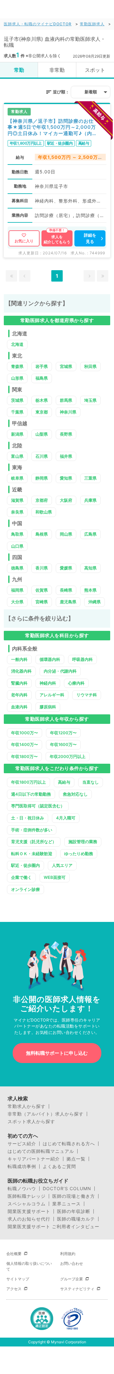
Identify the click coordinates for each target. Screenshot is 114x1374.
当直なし (90, 782)
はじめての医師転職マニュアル (41, 1151)
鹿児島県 (68, 601)
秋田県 (90, 366)
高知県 (90, 567)
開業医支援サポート (29, 1211)
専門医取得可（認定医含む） (38, 805)
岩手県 (41, 366)
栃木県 (41, 400)
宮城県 (66, 366)
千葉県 (17, 411)
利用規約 (67, 1253)
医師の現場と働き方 (73, 1196)
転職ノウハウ (22, 1188)
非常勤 (57, 70)
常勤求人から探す (27, 1106)
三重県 (90, 478)
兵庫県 (90, 500)
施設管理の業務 (82, 841)
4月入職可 (65, 817)
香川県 (41, 567)
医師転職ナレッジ (27, 1196)
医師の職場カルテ (76, 1219)
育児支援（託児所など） (33, 841)
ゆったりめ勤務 (78, 853)
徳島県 (17, 567)
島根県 (41, 534)
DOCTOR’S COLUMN (67, 1188)
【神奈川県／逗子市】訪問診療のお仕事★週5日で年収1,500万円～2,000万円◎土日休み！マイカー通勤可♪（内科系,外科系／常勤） (52, 127)
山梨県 (41, 434)
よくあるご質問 (59, 1166)
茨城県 (17, 400)
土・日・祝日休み (27, 817)
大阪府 (66, 500)
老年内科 (19, 694)
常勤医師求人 (92, 24)
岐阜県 (17, 478)
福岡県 (17, 590)
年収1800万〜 (24, 756)
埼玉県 (90, 400)
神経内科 (48, 683)
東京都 (41, 411)
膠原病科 (48, 706)
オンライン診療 (25, 889)
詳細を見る (90, 238)
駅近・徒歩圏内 (25, 865)
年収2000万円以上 (68, 756)
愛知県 (66, 478)
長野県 (66, 434)
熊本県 (90, 590)
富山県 (17, 456)
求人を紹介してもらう (57, 239)
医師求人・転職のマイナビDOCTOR (38, 24)
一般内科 (19, 659)
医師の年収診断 (73, 1211)
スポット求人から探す (31, 1121)
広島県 (90, 534)
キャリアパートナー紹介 (34, 1159)
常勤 (19, 70)
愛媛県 (66, 567)
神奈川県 (68, 411)
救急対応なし (75, 794)
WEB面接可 (55, 877)
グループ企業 (71, 1279)
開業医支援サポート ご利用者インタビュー (53, 1226)
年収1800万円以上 (28, 782)
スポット (95, 70)
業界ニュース (66, 1204)
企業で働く (21, 877)
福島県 (41, 378)
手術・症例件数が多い (31, 829)
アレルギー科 (52, 694)
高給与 (64, 782)
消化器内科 (21, 671)
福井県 (66, 456)
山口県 (17, 546)
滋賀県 (17, 500)
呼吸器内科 (82, 659)
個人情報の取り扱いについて (29, 1266)
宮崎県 (41, 601)
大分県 (17, 601)
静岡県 (41, 478)
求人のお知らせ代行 (29, 1219)
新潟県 (17, 434)
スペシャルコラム (27, 1204)
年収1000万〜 (24, 732)
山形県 (17, 378)
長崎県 (66, 590)
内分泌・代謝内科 (60, 671)
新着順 (91, 91)
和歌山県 (43, 511)
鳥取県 (17, 534)
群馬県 (66, 400)
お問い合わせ (71, 1263)
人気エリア (62, 865)
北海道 (17, 344)
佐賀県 (41, 590)
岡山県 (66, 534)
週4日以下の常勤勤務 (31, 794)
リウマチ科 (86, 694)
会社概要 (14, 1253)
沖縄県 (94, 601)
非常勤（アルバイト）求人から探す (46, 1114)
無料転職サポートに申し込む (57, 1053)
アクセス (14, 1288)
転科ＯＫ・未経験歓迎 (31, 853)
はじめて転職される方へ (69, 1143)
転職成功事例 (22, 1166)
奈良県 (17, 511)
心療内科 (76, 683)
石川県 (41, 456)
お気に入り (24, 241)
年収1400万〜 (24, 744)
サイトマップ (17, 1279)
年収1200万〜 (63, 732)
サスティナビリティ (77, 1288)
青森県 (17, 366)
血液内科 (19, 706)
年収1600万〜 (63, 744)
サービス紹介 (22, 1143)
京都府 (41, 500)
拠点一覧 (76, 1159)
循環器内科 (50, 659)
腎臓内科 (19, 683)
